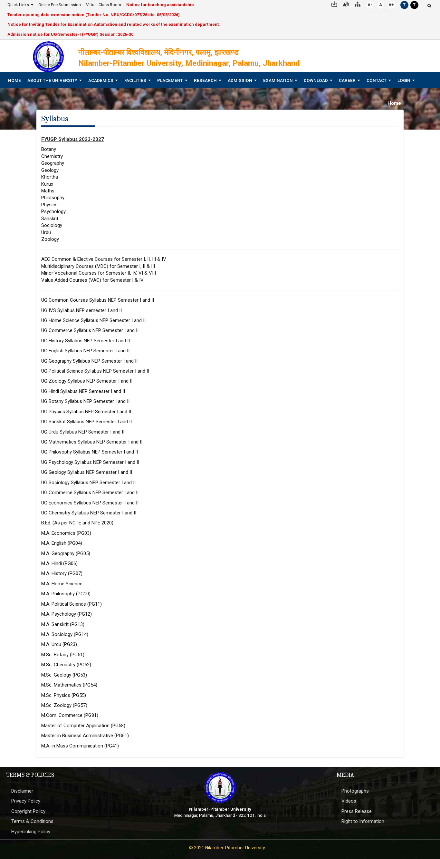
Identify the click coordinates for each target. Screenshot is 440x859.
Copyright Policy (28, 811)
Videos (348, 801)
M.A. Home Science (61, 584)
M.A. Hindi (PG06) (59, 563)
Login (403, 80)
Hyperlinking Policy (30, 832)
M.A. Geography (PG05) (65, 553)
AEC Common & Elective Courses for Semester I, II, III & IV (103, 259)
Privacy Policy (25, 801)
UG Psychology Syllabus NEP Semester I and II (90, 462)
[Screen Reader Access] (346, 3)
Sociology (51, 225)
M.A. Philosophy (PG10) (66, 594)
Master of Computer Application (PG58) (83, 725)
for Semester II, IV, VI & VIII (127, 273)
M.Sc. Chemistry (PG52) (66, 665)
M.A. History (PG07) (61, 573)
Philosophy (52, 197)
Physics (49, 205)
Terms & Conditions (32, 821)
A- (370, 4)
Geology (50, 170)
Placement (170, 80)
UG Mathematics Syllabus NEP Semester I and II (91, 442)
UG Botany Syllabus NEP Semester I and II (85, 401)
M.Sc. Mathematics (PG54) (69, 685)
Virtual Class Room (103, 4)
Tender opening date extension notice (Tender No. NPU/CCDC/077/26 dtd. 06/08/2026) (93, 14)
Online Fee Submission (59, 4)
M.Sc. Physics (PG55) (63, 695)
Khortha (49, 177)
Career (347, 80)
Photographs (355, 791)
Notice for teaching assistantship (160, 4)
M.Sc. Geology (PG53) (64, 675)
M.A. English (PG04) (61, 543)
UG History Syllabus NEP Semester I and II (85, 341)
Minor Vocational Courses (69, 273)
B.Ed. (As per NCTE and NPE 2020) (77, 523)
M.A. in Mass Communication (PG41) (80, 746)
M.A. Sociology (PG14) (64, 634)
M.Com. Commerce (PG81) (69, 715)
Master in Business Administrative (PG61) (85, 735)
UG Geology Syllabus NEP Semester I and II (86, 472)
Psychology (53, 211)
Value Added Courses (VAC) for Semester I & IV (92, 280)
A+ (391, 4)
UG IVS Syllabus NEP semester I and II (81, 310)
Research (205, 80)
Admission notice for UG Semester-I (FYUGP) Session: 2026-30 (70, 34)
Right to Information (362, 821)
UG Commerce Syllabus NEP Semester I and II (90, 330)
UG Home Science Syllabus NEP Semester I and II (93, 320)
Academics (100, 80)
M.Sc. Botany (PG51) (62, 655)
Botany (48, 149)
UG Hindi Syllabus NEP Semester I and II (83, 391)
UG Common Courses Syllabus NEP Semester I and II (97, 300)
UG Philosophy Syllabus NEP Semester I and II (89, 452)
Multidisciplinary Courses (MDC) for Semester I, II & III (98, 266)
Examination (278, 80)
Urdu (46, 232)
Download (316, 80)
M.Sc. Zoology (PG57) (64, 705)
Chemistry (52, 156)
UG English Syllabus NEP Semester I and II (85, 351)
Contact (377, 80)
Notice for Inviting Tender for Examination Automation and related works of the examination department (113, 24)
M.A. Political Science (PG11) (71, 604)
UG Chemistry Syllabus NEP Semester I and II (88, 513)
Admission (240, 80)
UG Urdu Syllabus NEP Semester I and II (82, 432)
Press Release (356, 811)
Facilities (135, 80)
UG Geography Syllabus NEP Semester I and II (89, 361)
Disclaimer (22, 791)
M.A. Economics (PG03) (66, 533)
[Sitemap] (357, 3)
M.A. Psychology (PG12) (66, 614)
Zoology (50, 239)
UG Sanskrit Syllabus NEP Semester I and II (86, 422)
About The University (52, 80)
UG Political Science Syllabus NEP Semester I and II (95, 371)
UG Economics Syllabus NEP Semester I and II (90, 503)
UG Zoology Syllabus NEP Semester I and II (86, 381)
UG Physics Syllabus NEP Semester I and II (86, 412)
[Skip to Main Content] (334, 3)
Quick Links (18, 4)
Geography (52, 163)
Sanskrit (49, 218)
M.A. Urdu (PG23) (59, 644)
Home (14, 80)
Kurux (47, 184)
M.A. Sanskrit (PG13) (62, 624)
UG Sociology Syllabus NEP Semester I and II (88, 482)
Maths (47, 191)
